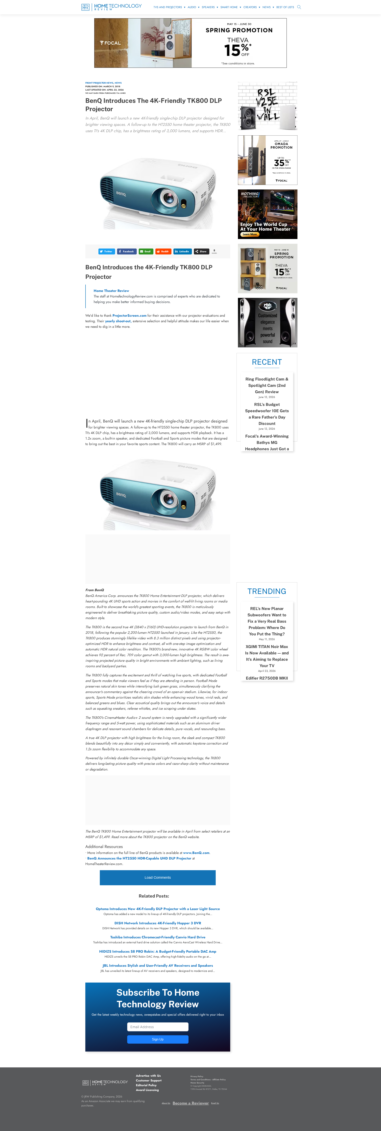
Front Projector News (99, 82)
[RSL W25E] (267, 129)
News (267, 7)
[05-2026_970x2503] (190, 66)
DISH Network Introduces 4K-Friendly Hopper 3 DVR (157, 923)
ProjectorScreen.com (129, 315)
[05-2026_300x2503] (267, 292)
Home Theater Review (111, 290)
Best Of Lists (285, 7)
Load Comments (158, 878)
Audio (192, 7)
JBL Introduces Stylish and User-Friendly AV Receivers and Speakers (158, 965)
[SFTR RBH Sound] (267, 346)
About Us (166, 1103)
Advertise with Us (148, 1076)
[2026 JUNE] (267, 237)
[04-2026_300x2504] (267, 183)
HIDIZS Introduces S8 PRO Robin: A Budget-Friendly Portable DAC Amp (157, 951)
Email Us (215, 1103)
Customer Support (149, 1080)
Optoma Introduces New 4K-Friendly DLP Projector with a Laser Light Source (158, 908)
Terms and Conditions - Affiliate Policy (208, 1079)
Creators (250, 7)
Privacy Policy (196, 1076)
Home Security (197, 1082)
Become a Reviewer (191, 1103)
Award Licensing (147, 1090)
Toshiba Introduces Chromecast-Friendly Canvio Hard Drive (157, 937)
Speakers (208, 7)
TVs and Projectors (168, 7)
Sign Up (158, 1039)
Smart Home (229, 7)
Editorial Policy (146, 1085)
